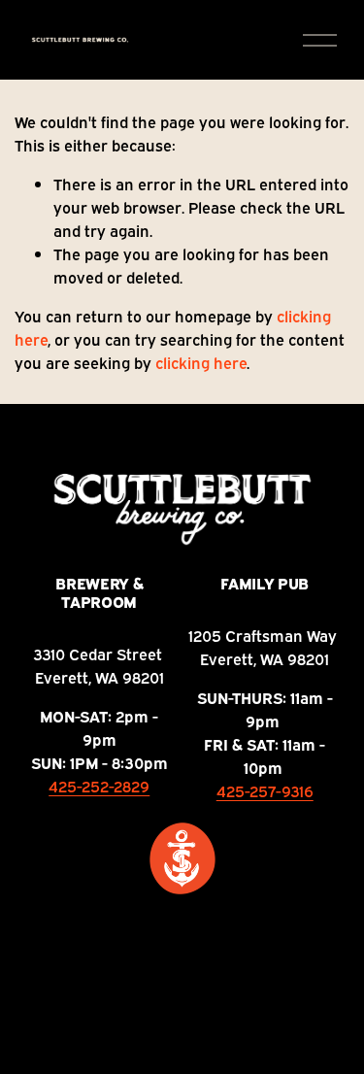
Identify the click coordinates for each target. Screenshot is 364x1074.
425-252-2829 (99, 785)
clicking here (201, 362)
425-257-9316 (265, 790)
